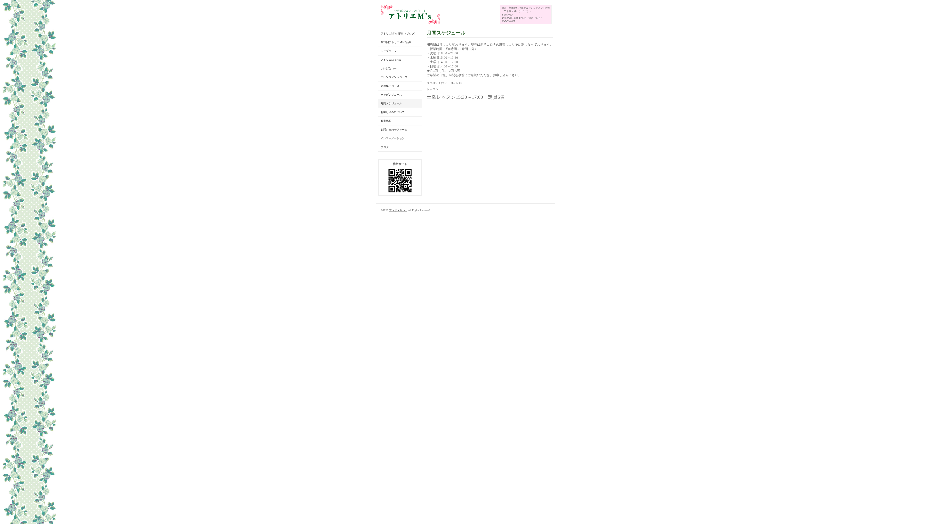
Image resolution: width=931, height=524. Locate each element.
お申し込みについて (393, 112)
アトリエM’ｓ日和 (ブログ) (398, 33)
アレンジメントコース (394, 77)
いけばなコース (390, 68)
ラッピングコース (391, 94)
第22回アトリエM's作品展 (396, 42)
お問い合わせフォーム (394, 129)
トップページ (389, 50)
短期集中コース (390, 85)
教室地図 (386, 120)
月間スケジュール (391, 103)
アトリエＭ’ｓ (398, 210)
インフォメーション (393, 138)
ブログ (385, 147)
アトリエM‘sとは (391, 59)
